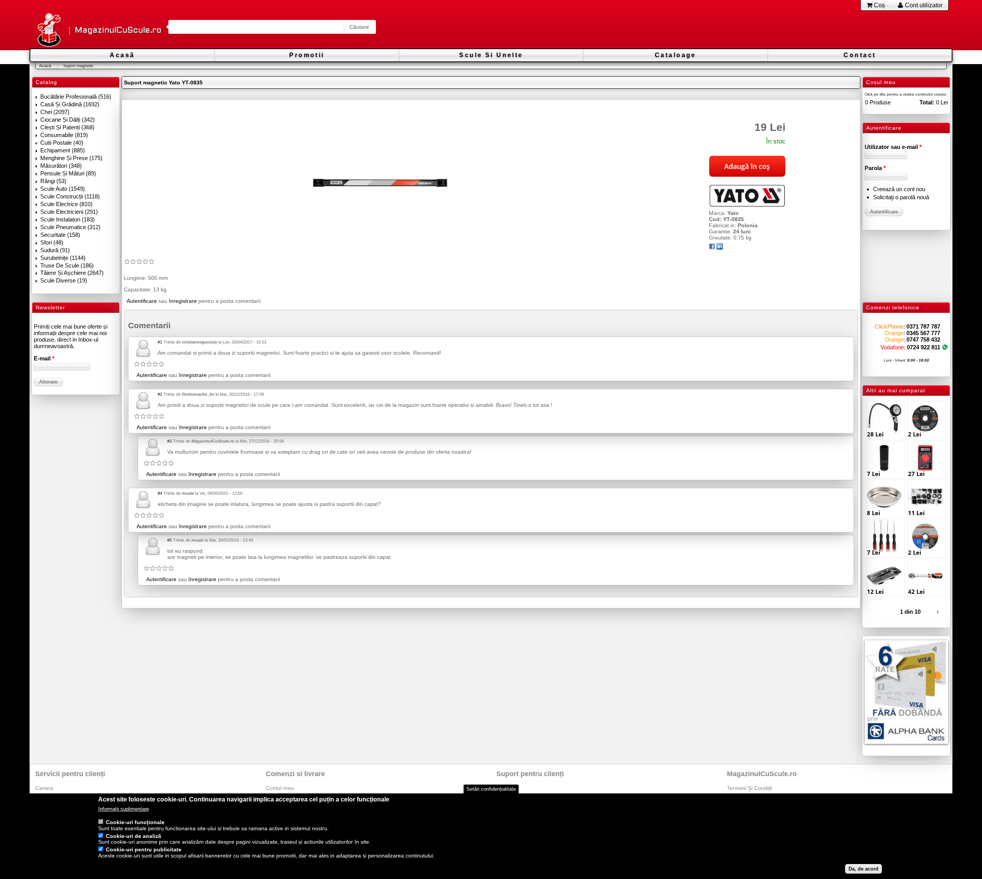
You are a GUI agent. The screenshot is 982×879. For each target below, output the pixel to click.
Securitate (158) (60, 234)
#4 (160, 493)
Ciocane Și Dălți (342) (67, 119)
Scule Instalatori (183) (67, 219)
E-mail (44, 358)
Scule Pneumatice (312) (70, 227)
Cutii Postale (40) (61, 142)
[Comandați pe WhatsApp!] (945, 347)
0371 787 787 (923, 326)
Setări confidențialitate (491, 789)
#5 (169, 540)
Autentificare (142, 301)
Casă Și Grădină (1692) (69, 104)
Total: (926, 102)
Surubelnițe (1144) (63, 257)
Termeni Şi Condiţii (749, 788)
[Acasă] (49, 30)
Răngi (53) (53, 181)
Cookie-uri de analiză (133, 836)
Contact (860, 55)
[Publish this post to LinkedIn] (720, 248)
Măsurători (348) (61, 165)
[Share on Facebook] (712, 248)
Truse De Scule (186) (67, 265)
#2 (160, 394)
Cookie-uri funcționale (135, 822)
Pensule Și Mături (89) (68, 173)
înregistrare (183, 301)
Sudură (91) (55, 250)
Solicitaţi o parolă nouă (901, 197)
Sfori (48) (51, 242)
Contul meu (280, 788)
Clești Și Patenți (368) (67, 127)
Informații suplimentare (123, 809)
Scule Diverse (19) (63, 280)
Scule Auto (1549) (62, 188)
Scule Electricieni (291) (69, 211)
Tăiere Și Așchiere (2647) (72, 272)
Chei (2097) (54, 112)
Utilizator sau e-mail (893, 147)
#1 (160, 342)
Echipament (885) (62, 150)
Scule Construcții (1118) (70, 196)
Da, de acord (863, 869)
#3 (169, 441)
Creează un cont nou (899, 189)
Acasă (122, 55)
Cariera (44, 788)
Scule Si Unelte (491, 55)
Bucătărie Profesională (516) (75, 96)
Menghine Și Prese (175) (71, 158)
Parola (875, 168)
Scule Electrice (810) (66, 204)
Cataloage (675, 55)
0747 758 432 (923, 339)
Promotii (306, 55)
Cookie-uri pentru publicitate (143, 850)
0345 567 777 (923, 333)
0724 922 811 (923, 347)
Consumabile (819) (64, 135)
